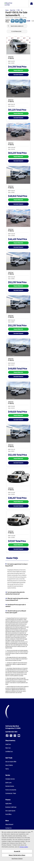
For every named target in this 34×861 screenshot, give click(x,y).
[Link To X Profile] (11, 735)
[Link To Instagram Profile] (15, 735)
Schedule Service (10, 779)
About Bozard (9, 824)
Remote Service (9, 786)
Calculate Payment (18, 74)
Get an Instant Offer (10, 761)
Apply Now (8, 803)
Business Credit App (10, 807)
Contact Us (8, 828)
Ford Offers (8, 814)
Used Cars (8, 744)
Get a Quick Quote (10, 811)
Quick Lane (8, 782)
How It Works (9, 765)
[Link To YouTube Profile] (19, 735)
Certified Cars (9, 751)
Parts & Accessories (10, 790)
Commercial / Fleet (10, 793)
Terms (7, 769)
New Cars (8, 748)
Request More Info (18, 70)
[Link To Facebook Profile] (7, 735)
